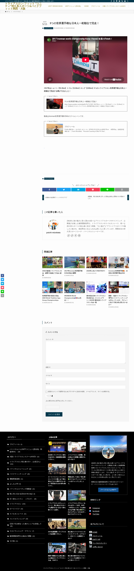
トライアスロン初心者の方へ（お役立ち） (25, 463)
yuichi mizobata (53, 233)
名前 (48, 367)
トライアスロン (49, 28)
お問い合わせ (98, 547)
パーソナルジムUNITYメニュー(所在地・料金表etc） (26, 450)
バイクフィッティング (20, 474)
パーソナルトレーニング (20, 469)
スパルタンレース (18, 514)
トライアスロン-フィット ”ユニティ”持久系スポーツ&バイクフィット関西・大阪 (23, 6)
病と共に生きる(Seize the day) (22, 494)
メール (49, 375)
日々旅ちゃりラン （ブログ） (23, 499)
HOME (94, 532)
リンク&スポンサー (99, 543)
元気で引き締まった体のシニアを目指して (25, 525)
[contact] (125, 1)
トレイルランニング (19, 519)
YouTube (96, 514)
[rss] (122, 1)
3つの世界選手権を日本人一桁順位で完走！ (81, 101)
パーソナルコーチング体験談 (22, 489)
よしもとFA (15, 484)
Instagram (96, 508)
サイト (48, 383)
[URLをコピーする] (122, 189)
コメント (49, 339)
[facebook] (111, 1)
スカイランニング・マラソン (22, 531)
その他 (14, 541)
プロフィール (70, 126)
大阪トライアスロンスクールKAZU (24, 456)
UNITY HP (96, 539)
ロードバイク (16, 509)
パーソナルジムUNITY (108, 490)
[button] (49, 189)
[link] (68, 235)
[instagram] (114, 1)
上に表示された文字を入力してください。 (59, 401)
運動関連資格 (16, 479)
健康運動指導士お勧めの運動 (22, 536)
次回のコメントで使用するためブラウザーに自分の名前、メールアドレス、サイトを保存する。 (79, 391)
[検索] (127, 1)
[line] (116, 1)
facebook (96, 511)
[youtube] (119, 1)
